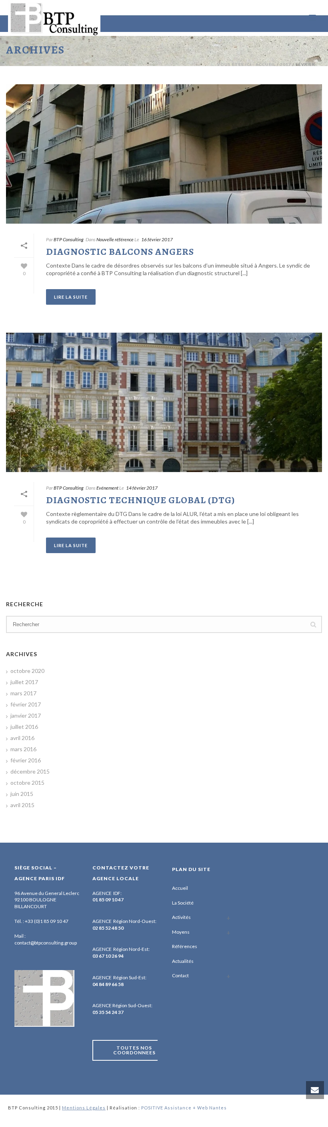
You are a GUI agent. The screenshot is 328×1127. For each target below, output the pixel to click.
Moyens (181, 932)
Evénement (107, 488)
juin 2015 (21, 793)
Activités (181, 917)
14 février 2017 (142, 488)
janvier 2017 (25, 715)
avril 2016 (22, 737)
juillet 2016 (24, 726)
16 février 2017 (157, 239)
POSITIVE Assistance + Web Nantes (184, 1107)
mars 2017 (23, 693)
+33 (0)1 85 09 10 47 (46, 921)
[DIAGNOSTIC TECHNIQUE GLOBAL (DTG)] (164, 402)
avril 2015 (22, 805)
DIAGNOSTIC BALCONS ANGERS (120, 251)
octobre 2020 (27, 670)
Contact (180, 975)
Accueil (180, 888)
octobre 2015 (27, 782)
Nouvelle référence (115, 239)
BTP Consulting (69, 239)
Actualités (183, 961)
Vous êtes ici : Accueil (246, 64)
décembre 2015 (30, 771)
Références (184, 946)
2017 (285, 64)
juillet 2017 (24, 682)
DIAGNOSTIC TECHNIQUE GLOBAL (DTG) (140, 500)
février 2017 (25, 704)
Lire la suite (71, 297)
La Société (183, 903)
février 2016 (25, 760)
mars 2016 (23, 749)
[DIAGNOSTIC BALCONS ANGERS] (164, 154)
